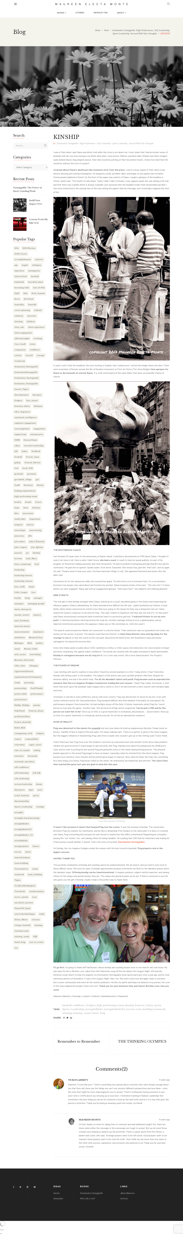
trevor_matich (21, 897)
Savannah (32, 756)
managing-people (36, 604)
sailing (37, 750)
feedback (36, 451)
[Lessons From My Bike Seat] (20, 224)
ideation (36, 508)
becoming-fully (21, 288)
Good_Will (27, 468)
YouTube (35, 1187)
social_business (21, 795)
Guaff (17, 485)
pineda (36, 705)
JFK (30, 536)
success (130, 1009)
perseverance (20, 699)
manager (38, 598)
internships (19, 530)
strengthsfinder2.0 (114, 1009)
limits (31, 587)
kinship (129, 1005)
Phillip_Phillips (21, 705)
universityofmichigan (24, 914)
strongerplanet (21, 846)
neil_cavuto (20, 654)
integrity (18, 525)
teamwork (159, 1009)
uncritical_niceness (23, 903)
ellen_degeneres (22, 412)
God (16, 468)
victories (36, 919)
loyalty (17, 598)
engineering (20, 434)
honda (28, 502)
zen (16, 948)
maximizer (38, 632)
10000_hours (20, 254)
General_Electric (32, 462)
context (17, 355)
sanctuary (19, 756)
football (18, 457)
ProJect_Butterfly (22, 722)
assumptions (34, 271)
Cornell (29, 355)
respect (17, 739)
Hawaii (40, 485)
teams (35, 869)
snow (39, 790)
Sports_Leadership (73, 1009)
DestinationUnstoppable (25, 372)
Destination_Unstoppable (26, 378)
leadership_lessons (23, 581)
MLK (29, 643)
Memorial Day (35, 637)
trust (34, 897)
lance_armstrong (22, 564)
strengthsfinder (94, 1009)
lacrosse (18, 558)
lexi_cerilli (19, 587)
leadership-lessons (23, 575)
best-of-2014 (39, 288)
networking (35, 654)
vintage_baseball (22, 925)
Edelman (38, 406)
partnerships (20, 688)
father (25, 451)
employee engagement (25, 423)
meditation (19, 637)
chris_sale (19, 327)
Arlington (36, 265)
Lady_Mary (31, 558)
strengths (18, 812)
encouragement (21, 429)
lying (27, 598)
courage (40, 355)
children (31, 321)
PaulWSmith (37, 688)
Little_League (20, 592)
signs (31, 790)
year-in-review (36, 942)
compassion (20, 350)
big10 (16, 293)
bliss (25, 293)
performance (37, 694)
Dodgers (91, 1005)
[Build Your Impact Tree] (20, 205)
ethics (17, 446)
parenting (28, 683)
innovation (28, 513)
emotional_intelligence (25, 417)
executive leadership (34, 446)
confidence (78, 1005)
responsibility (31, 739)
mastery (37, 615)
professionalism (22, 716)
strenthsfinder (21, 840)
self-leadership (21, 773)
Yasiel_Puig (98, 1013)
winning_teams (82, 1013)
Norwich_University (24, 660)
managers (19, 604)
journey (18, 553)
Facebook (13, 1187)
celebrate (18, 316)
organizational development (27, 677)
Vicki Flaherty (78, 1080)
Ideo (16, 513)
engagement (39, 429)
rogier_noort (35, 745)
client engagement (23, 333)
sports (157, 1005)
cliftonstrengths (21, 338)
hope (16, 508)
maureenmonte (21, 632)
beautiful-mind (35, 282)
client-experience (36, 327)
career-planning (22, 310)
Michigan (18, 643)
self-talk (36, 773)
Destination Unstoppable (67, 143)
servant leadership (23, 784)
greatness (31, 474)
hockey (17, 502)
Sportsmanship (21, 801)
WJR (35, 936)
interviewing (35, 530)
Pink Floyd (19, 711)
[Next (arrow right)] (1, 1233)
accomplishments (22, 259)
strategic (40, 807)
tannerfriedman (22, 857)
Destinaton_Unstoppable (26, 383)
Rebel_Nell (19, 728)
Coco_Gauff (20, 344)
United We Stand (22, 908)
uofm (41, 914)
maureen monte (22, 626)
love (33, 592)
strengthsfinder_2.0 (23, 835)
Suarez (36, 846)
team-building (21, 863)
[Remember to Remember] (81, 1040)
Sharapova (19, 790)
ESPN (17, 440)
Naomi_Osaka (30, 649)
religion (40, 733)
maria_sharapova (22, 609)
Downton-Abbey (22, 406)
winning (67, 1013)
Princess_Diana (144, 1005)
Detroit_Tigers (21, 389)
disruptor (37, 395)
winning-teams (21, 931)
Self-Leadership (104, 143)
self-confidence (21, 767)
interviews (19, 536)
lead (37, 564)
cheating (18, 321)
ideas (25, 508)
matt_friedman (21, 620)
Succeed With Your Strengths (141, 143)
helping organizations (24, 491)
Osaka (17, 683)
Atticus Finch (20, 276)
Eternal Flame (30, 440)
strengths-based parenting (26, 818)
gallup (17, 462)
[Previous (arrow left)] (0, 1233)
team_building (144, 1009)
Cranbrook (19, 361)
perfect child (20, 694)
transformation (36, 891)
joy (27, 553)
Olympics (33, 666)
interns (30, 525)
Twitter (20, 1187)
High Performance (87, 143)
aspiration (19, 271)
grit (37, 479)
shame (39, 784)
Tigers (17, 880)
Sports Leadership (119, 143)
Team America (21, 869)
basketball (19, 282)
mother (39, 643)
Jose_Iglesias (37, 547)
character (31, 316)
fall (16, 451)
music (17, 649)
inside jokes (19, 519)
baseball (67, 1005)
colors (32, 344)
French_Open (32, 457)
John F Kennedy (36, 541)
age (16, 265)
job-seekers (19, 541)
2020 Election (29, 248)
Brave (17, 299)
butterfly (32, 304)
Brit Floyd (28, 299)
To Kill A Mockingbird (24, 886)
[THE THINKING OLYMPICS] (142, 1040)
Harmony (28, 485)
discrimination (21, 395)
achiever (39, 259)
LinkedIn (27, 1187)
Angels (25, 265)
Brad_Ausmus (38, 293)
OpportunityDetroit (23, 671)
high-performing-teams (110, 1005)
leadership (19, 570)
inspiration (34, 519)
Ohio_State (19, 666)
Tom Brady (19, 891)
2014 (16, 248)
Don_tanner (32, 400)
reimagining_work (23, 733)
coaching (37, 338)
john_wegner (20, 547)
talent (28, 852)
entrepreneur (36, 434)
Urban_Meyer (21, 919)
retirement (19, 745)
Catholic (38, 310)
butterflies (19, 304)
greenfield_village (23, 479)
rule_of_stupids (22, 750)
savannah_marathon (24, 762)
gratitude (18, 474)
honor (38, 502)
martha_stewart (21, 615)
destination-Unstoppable (26, 367)
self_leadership (21, 778)
